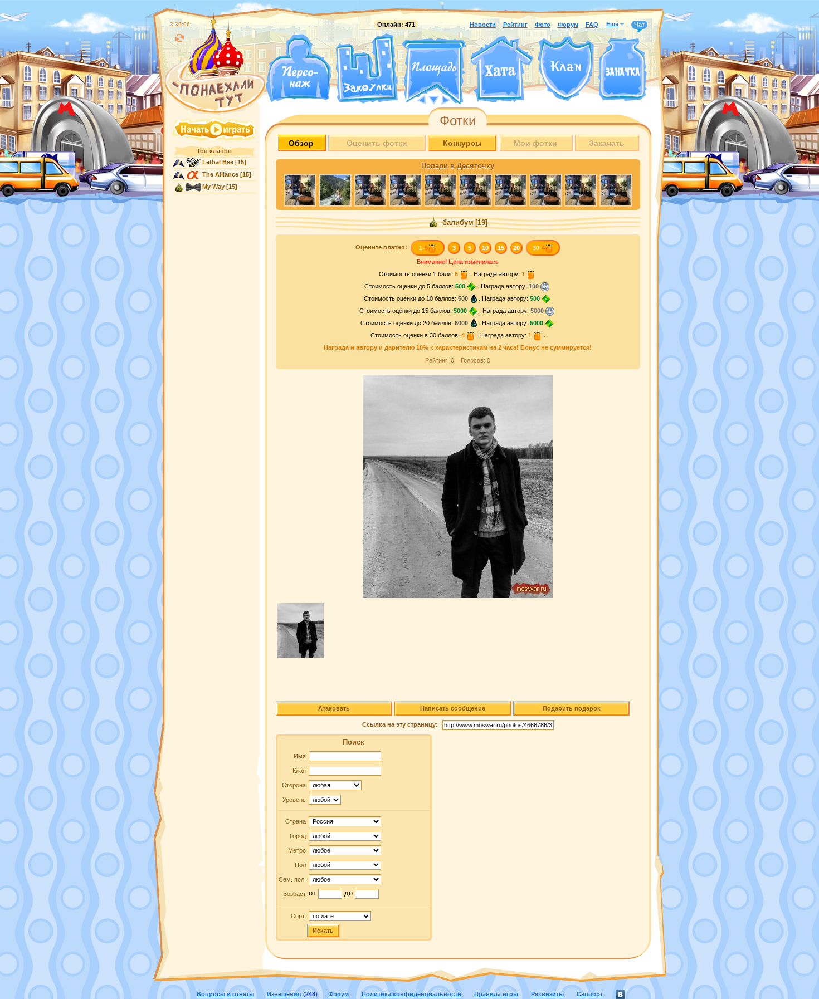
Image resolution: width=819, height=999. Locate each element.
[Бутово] (434, 99)
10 (485, 247)
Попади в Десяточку (457, 166)
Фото (542, 24)
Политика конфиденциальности (411, 994)
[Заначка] (622, 70)
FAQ (592, 24)
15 (501, 247)
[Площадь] (434, 71)
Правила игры (496, 994)
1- (423, 247)
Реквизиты (547, 994)
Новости (483, 24)
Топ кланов (214, 151)
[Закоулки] (366, 68)
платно (394, 247)
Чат (639, 24)
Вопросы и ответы (225, 994)
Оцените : (381, 247)
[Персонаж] (298, 68)
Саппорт (590, 994)
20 (516, 247)
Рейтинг (515, 24)
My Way (213, 186)
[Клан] (566, 68)
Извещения (284, 994)
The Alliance (220, 174)
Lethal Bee (217, 162)
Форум (568, 24)
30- (539, 247)
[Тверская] (413, 99)
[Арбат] (455, 99)
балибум (457, 223)
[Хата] (502, 69)
